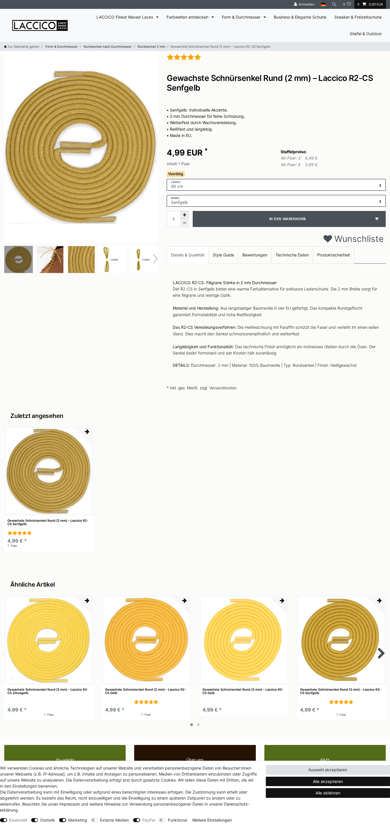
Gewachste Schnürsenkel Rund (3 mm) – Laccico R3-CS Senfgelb (340, 691)
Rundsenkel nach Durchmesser (107, 47)
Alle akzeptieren (328, 781)
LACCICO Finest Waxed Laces (125, 17)
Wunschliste (357, 239)
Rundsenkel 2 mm (151, 47)
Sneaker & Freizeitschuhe (358, 17)
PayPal (148, 820)
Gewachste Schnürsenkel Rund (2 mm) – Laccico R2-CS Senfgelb (47, 522)
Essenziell (18, 820)
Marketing (77, 820)
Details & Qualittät (187, 254)
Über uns (194, 759)
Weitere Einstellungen (212, 820)
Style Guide (223, 254)
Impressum (69, 804)
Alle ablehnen (327, 792)
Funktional (177, 820)
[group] (48, 471)
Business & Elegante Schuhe (300, 17)
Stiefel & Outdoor (366, 33)
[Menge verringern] (184, 223)
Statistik (47, 820)
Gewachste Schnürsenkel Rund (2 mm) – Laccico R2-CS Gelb (145, 691)
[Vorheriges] (8, 147)
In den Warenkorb (287, 219)
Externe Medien (114, 820)
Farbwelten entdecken (188, 17)
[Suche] (334, 4)
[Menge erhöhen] (184, 215)
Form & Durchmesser (242, 17)
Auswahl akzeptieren (327, 769)
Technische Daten (292, 254)
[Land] (323, 4)
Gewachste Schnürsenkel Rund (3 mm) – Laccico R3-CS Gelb (242, 691)
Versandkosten (223, 387)
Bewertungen (254, 254)
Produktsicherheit (333, 254)
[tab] (188, 254)
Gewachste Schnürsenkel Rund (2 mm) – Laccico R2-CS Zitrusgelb (47, 691)
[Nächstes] (153, 147)
